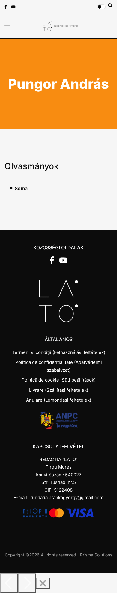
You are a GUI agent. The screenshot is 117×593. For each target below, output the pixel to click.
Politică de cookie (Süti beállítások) (59, 380)
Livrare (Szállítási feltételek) (58, 390)
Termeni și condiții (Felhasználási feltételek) (58, 352)
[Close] (43, 583)
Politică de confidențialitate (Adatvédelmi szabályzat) (58, 366)
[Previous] (9, 583)
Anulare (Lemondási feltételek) (58, 400)
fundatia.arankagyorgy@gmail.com (67, 497)
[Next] (27, 583)
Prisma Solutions (96, 554)
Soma (21, 188)
